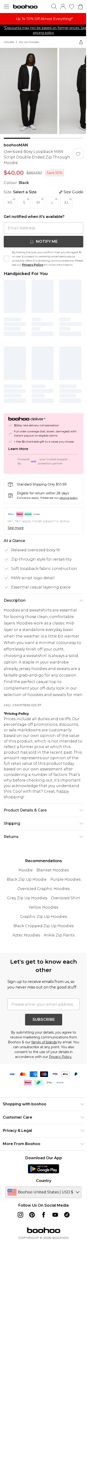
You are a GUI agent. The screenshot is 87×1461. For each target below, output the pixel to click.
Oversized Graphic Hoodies (43, 888)
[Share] (81, 42)
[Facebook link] (43, 1215)
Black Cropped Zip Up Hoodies (43, 926)
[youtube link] (55, 1215)
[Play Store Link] (43, 1168)
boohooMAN (16, 145)
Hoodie (26, 870)
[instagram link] (20, 1215)
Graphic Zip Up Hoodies (43, 916)
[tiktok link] (67, 1215)
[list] (43, 19)
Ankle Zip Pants (59, 935)
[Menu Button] (6, 6)
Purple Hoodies (65, 879)
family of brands (44, 1042)
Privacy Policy (32, 264)
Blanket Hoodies (52, 870)
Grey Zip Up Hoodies (27, 898)
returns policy (68, 497)
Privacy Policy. (60, 1057)
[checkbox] (6, 258)
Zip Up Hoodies (29, 42)
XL (66, 202)
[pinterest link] (32, 1215)
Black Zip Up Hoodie (27, 879)
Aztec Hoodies (26, 935)
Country (43, 1181)
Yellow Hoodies (43, 907)
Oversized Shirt (65, 898)
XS (9, 202)
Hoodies (9, 42)
